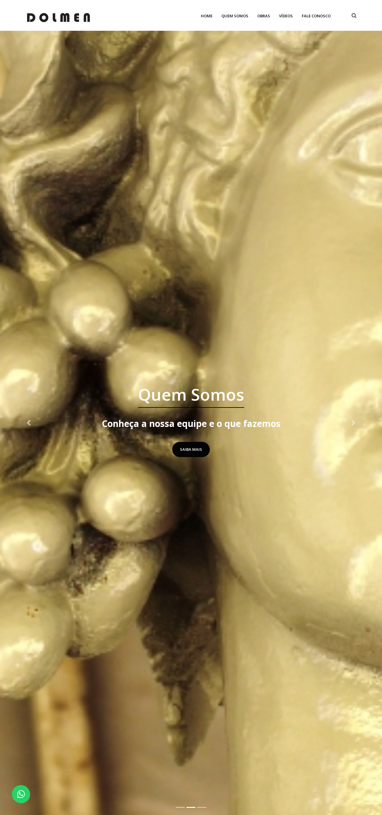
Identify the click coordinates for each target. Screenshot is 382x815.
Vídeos (286, 16)
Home (206, 16)
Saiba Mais (191, 449)
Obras (263, 16)
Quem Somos (234, 16)
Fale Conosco (316, 16)
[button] (28, 423)
